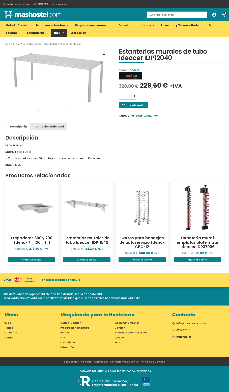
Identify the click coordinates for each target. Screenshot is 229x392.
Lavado (11, 33)
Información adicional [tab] (48, 126)
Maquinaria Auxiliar (50, 25)
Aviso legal (101, 361)
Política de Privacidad (78, 361)
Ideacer (134, 70)
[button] (104, 54)
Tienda (8, 327)
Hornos (145, 25)
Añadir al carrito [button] (31, 259)
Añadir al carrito (133, 105)
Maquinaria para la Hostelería (97, 315)
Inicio (8, 44)
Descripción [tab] (18, 126)
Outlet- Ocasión (17, 25)
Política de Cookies (153, 361)
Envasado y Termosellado (180, 25)
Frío (211, 25)
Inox (57, 33)
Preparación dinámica (91, 25)
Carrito (9, 337)
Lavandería (35, 33)
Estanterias (143, 116)
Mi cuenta (10, 332)
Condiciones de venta (124, 361)
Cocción (124, 25)
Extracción (78, 33)
